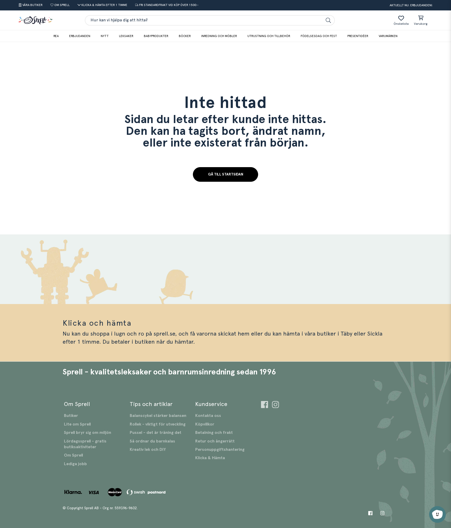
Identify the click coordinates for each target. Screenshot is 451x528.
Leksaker (126, 36)
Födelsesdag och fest (319, 36)
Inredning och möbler (219, 36)
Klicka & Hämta (210, 458)
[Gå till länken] (264, 405)
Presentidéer (357, 36)
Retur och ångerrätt (215, 441)
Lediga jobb (75, 464)
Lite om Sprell (77, 424)
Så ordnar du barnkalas (152, 441)
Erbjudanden (79, 36)
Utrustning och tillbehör (268, 36)
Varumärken (388, 36)
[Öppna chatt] (437, 514)
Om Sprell (73, 455)
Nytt (105, 36)
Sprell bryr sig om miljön (87, 432)
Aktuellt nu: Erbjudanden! (411, 5)
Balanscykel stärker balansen (158, 416)
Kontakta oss (208, 416)
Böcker (185, 36)
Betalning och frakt (214, 432)
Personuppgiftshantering (220, 449)
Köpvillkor (204, 424)
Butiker (71, 416)
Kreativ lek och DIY (148, 449)
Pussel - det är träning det (155, 432)
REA (56, 36)
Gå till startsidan (225, 174)
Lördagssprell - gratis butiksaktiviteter (85, 444)
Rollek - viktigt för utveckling (158, 424)
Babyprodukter (156, 36)
